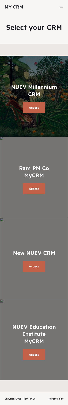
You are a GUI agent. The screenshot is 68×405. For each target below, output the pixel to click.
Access (34, 354)
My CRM (14, 7)
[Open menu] (61, 7)
